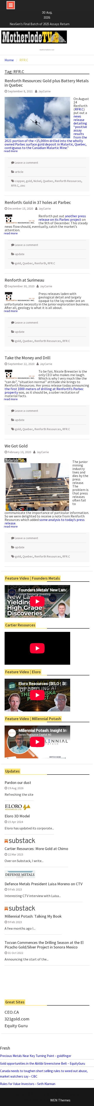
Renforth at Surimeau (24, 280)
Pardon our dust (18, 782)
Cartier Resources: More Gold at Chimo (36, 848)
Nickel (37, 181)
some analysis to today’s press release (45, 521)
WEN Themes (60, 1100)
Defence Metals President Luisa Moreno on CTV (43, 884)
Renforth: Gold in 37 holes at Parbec (38, 202)
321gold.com (17, 1019)
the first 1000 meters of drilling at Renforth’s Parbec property (44, 390)
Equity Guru (16, 1026)
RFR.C (79, 109)
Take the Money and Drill (27, 357)
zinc (22, 186)
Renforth (40, 263)
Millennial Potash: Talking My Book (33, 916)
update (19, 254)
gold (29, 181)
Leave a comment (26, 163)
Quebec (48, 181)
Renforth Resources (68, 181)
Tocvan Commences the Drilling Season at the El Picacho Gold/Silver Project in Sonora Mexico (44, 945)
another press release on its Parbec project (62, 218)
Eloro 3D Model (17, 816)
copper (19, 181)
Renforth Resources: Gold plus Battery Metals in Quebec (47, 83)
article (19, 172)
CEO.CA (12, 1012)
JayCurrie (44, 91)
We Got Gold (16, 446)
